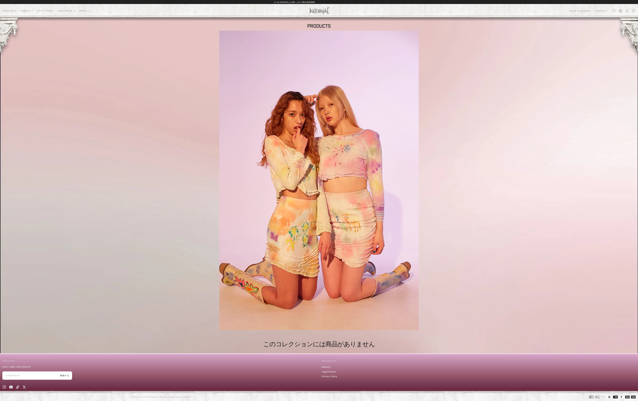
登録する (64, 375)
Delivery (326, 367)
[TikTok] (18, 387)
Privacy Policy (329, 376)
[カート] (634, 10)
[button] (614, 10)
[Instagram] (4, 387)
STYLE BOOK (45, 10)
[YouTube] (11, 387)
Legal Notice (329, 371)
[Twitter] (24, 387)
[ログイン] (627, 10)
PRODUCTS (9, 10)
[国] (620, 10)
